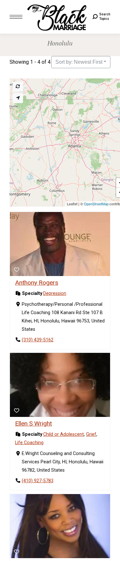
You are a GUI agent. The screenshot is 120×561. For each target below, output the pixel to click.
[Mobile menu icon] (16, 16)
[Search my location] (18, 98)
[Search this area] (18, 87)
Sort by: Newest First (78, 62)
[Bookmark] (16, 270)
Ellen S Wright (33, 423)
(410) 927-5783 (37, 481)
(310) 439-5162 (37, 340)
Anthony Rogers (36, 282)
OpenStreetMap (96, 203)
